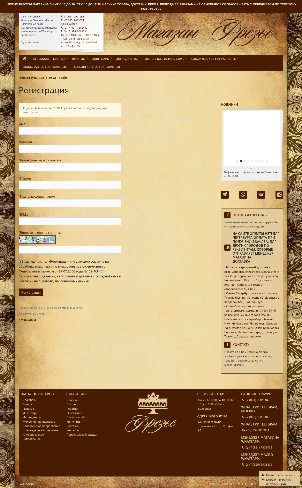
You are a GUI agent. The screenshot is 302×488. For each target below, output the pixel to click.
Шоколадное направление (41, 430)
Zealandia (29, 400)
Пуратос (28, 408)
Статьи (71, 404)
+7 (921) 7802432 (77, 27)
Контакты (73, 430)
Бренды (28, 404)
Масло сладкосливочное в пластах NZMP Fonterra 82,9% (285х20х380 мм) (250, 174)
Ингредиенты (32, 417)
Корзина (271, 480)
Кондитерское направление (41, 426)
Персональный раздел (82, 434)
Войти (270, 475)
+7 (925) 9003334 (74, 20)
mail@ (68, 24)
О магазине (74, 413)
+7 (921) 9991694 (74, 16)
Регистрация (284, 475)
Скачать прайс (76, 417)
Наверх (28, 483)
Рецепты (72, 408)
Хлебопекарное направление (33, 436)
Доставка (241, 261)
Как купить (74, 421)
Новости (72, 400)
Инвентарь (30, 413)
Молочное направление (39, 421)
